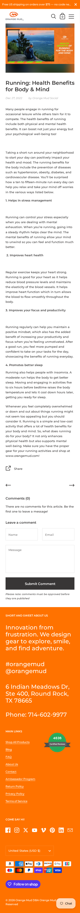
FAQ (9, 756)
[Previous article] (8, 486)
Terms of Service (16, 801)
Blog (9, 749)
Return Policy (15, 786)
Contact (11, 771)
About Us (12, 764)
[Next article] (71, 486)
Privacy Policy (15, 793)
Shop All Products (18, 742)
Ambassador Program (20, 779)
